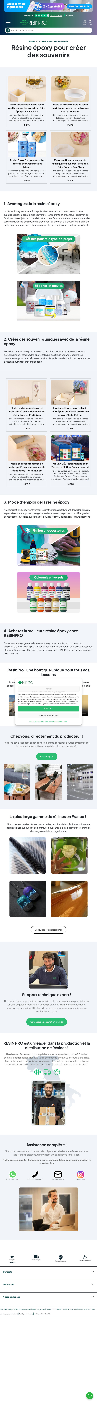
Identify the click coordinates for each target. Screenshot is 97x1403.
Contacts (7, 1271)
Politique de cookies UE (42, 1314)
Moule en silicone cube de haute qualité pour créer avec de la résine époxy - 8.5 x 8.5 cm (26, 108)
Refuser (49, 689)
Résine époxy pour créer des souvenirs (48, 51)
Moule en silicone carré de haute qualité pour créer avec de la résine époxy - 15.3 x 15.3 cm (70, 411)
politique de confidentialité (9, 1314)
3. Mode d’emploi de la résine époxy (36, 502)
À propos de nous (11, 1296)
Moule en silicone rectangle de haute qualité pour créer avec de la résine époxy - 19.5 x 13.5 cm (26, 467)
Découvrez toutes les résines (48, 929)
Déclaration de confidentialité (56, 721)
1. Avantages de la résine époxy (32, 203)
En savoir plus (46, 756)
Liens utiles (8, 1284)
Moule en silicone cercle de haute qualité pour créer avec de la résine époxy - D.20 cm (70, 108)
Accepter (48, 708)
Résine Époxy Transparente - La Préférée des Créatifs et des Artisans (27, 163)
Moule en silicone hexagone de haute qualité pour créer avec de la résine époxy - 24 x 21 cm (70, 163)
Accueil (32, 41)
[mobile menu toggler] (8, 22)
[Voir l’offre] (48, 6)
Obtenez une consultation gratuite (46, 1021)
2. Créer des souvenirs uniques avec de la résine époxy (47, 341)
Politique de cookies (36, 721)
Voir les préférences (48, 715)
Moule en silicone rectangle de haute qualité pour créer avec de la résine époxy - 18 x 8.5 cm (26, 411)
